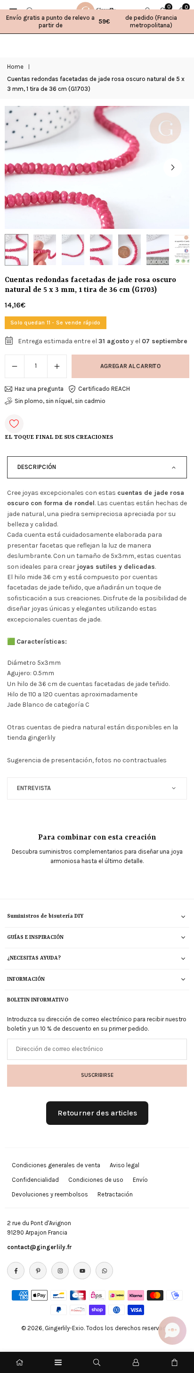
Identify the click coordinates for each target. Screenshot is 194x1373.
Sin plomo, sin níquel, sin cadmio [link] (60, 400)
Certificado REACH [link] (104, 388)
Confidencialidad (35, 1179)
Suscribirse (97, 1075)
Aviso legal (124, 1165)
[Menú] (58, 1362)
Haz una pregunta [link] (39, 388)
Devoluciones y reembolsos (50, 1194)
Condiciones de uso (95, 1179)
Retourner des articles (97, 1112)
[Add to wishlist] (14, 423)
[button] (172, 167)
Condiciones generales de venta (56, 1165)
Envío (140, 1179)
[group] (97, 167)
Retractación (115, 1194)
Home (15, 66)
